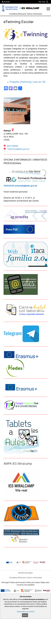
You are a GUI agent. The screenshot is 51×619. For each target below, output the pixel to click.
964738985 (12, 146)
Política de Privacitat (17, 582)
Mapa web (45, 582)
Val (39, 2)
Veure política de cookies (25, 611)
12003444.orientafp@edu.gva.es (20, 186)
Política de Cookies (33, 582)
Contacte (20, 585)
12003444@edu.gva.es (18, 149)
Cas (43, 2)
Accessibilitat (30, 585)
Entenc (25, 615)
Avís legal (5, 582)
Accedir (7, 2)
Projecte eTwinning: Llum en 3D (27, 81)
